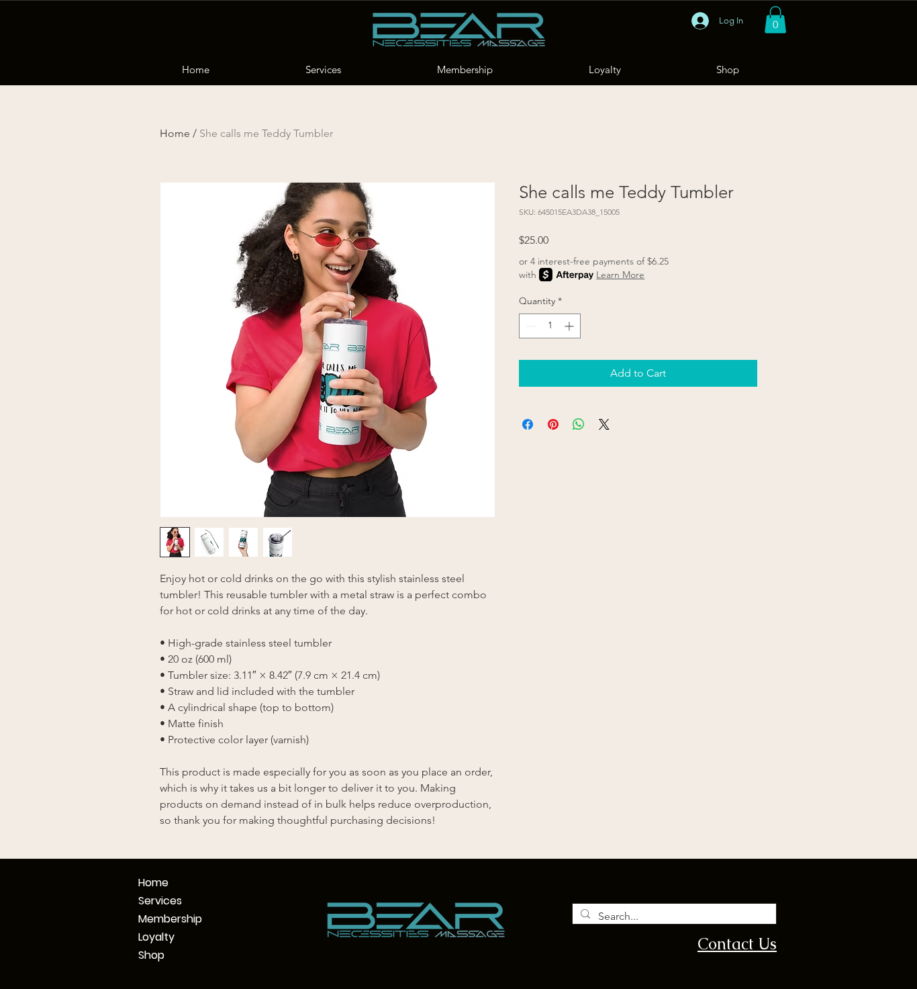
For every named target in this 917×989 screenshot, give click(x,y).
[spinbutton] (550, 326)
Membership (145, 919)
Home (175, 133)
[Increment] (570, 326)
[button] (775, 20)
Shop (145, 955)
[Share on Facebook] (528, 424)
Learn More (620, 275)
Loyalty (145, 937)
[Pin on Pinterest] (553, 424)
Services (145, 900)
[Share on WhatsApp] (579, 424)
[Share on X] (604, 424)
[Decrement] (529, 326)
